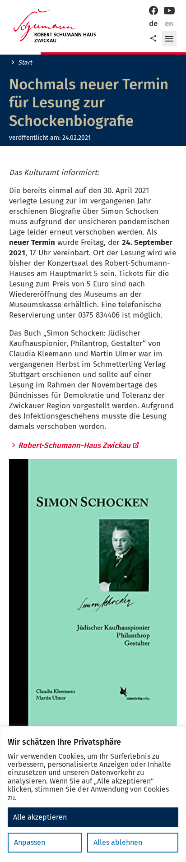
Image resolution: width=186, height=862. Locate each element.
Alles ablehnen (117, 842)
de (153, 23)
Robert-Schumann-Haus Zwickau (74, 445)
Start (25, 62)
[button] (169, 39)
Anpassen (29, 842)
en (169, 23)
